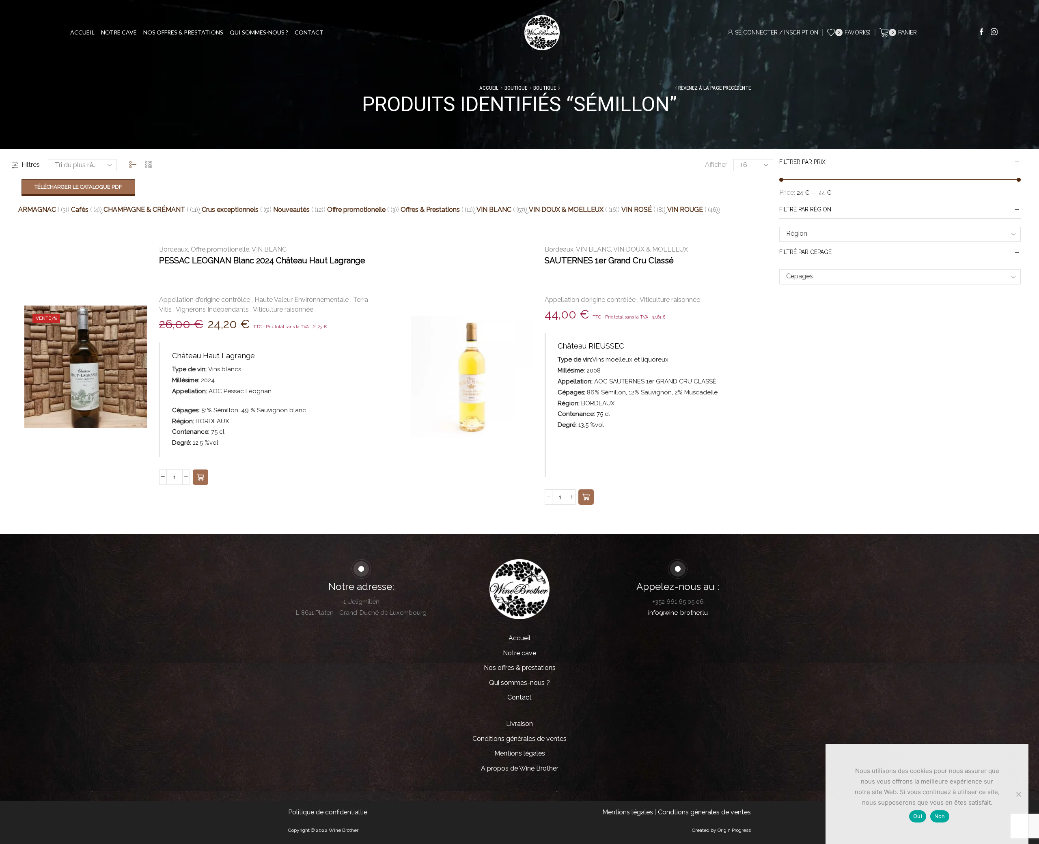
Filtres (31, 164)
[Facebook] (981, 32)
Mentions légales (519, 753)
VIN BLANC (269, 249)
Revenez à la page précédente (714, 88)
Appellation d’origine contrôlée (204, 300)
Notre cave (119, 32)
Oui (917, 816)
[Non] (1018, 794)
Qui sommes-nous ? (259, 32)
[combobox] (900, 234)
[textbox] (894, 234)
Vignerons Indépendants (212, 309)
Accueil (82, 32)
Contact (309, 32)
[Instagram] (994, 32)
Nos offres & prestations (183, 32)
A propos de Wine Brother (519, 768)
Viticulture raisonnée (283, 309)
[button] (200, 477)
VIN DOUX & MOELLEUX (650, 249)
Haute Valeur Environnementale (301, 300)
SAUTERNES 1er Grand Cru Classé (609, 260)
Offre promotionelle (220, 249)
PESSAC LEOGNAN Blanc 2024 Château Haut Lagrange (262, 260)
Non (939, 816)
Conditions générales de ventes (519, 739)
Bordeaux (173, 249)
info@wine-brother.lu (678, 612)
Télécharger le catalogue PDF (78, 187)
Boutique (515, 88)
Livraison (519, 724)
